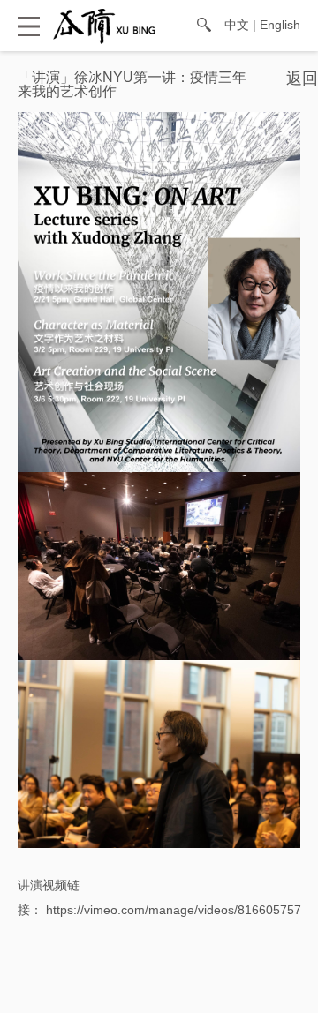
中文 (236, 25)
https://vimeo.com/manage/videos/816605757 (173, 910)
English (280, 25)
